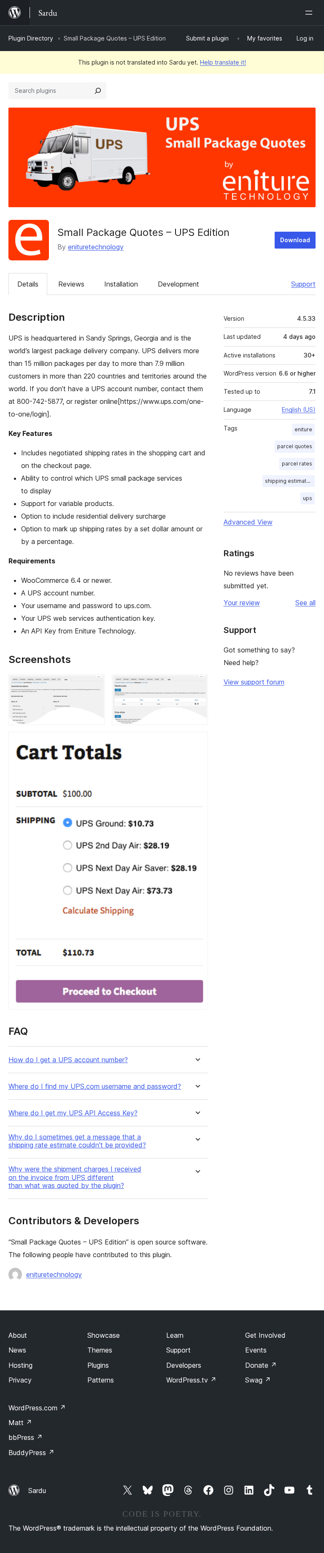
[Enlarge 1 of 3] (93, 686)
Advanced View (248, 522)
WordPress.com (37, 1408)
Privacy (20, 1380)
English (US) (299, 409)
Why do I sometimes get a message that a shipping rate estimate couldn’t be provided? (77, 1141)
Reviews (71, 284)
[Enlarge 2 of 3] (196, 686)
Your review (242, 602)
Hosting (20, 1365)
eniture (303, 429)
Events (256, 1350)
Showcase (103, 1335)
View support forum (254, 682)
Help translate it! (223, 62)
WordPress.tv (191, 1380)
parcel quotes (294, 446)
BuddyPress (31, 1452)
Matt (20, 1422)
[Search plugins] (97, 90)
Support (303, 284)
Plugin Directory (30, 38)
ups (307, 498)
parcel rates (297, 463)
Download (295, 240)
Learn (175, 1335)
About (17, 1335)
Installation (121, 284)
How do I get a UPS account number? (68, 1060)
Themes (99, 1350)
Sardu (37, 1490)
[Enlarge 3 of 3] (196, 743)
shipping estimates (289, 481)
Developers (183, 1365)
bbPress (25, 1437)
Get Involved (265, 1335)
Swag (258, 1380)
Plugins (98, 1365)
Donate (261, 1365)
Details (27, 284)
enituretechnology (96, 247)
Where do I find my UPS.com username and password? (94, 1086)
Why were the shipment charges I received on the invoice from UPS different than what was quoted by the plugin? (74, 1177)
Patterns (100, 1380)
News (17, 1350)
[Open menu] (310, 12)
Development (178, 284)
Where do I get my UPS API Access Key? (73, 1113)
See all (305, 602)
